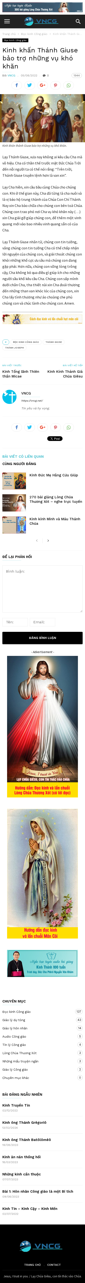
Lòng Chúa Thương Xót (37, 1053)
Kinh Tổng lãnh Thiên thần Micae (20, 373)
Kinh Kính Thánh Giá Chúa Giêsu (65, 373)
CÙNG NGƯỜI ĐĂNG (19, 464)
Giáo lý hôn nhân (37, 1028)
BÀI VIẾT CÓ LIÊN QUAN (23, 457)
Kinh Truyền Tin (16, 1105)
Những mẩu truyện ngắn (37, 1061)
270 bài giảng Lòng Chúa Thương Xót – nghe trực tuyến (56, 499)
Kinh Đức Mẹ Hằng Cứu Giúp (54, 475)
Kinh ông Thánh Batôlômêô (26, 1140)
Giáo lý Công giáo (37, 1069)
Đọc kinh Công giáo (15, 40)
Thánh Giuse (53, 342)
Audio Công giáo (37, 1036)
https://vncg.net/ (32, 400)
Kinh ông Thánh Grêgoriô (24, 1122)
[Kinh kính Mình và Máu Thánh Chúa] (14, 524)
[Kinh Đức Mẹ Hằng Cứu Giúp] (14, 481)
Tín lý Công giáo (37, 1045)
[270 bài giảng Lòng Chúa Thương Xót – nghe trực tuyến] (14, 503)
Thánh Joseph (14, 347)
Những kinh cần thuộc (21, 1174)
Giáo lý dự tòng (37, 1020)
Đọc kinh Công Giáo (26, 342)
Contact (54, 1264)
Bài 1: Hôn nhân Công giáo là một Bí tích (37, 1191)
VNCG (11, 75)
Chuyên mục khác (37, 1078)
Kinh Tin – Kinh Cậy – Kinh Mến (29, 1209)
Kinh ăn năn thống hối (21, 1157)
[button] (78, 21)
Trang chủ (32, 1264)
